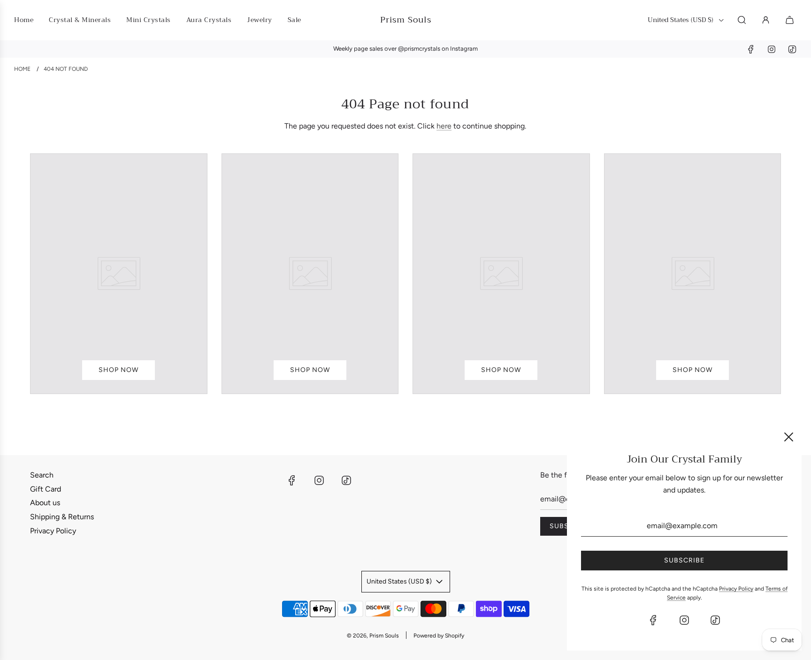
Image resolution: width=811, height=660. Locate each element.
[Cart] (791, 20)
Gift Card (45, 489)
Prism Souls (405, 20)
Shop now (118, 370)
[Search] (742, 20)
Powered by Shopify (438, 635)
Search (42, 474)
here (443, 125)
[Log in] (766, 20)
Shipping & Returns (62, 516)
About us (45, 502)
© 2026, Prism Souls (373, 635)
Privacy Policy (53, 530)
